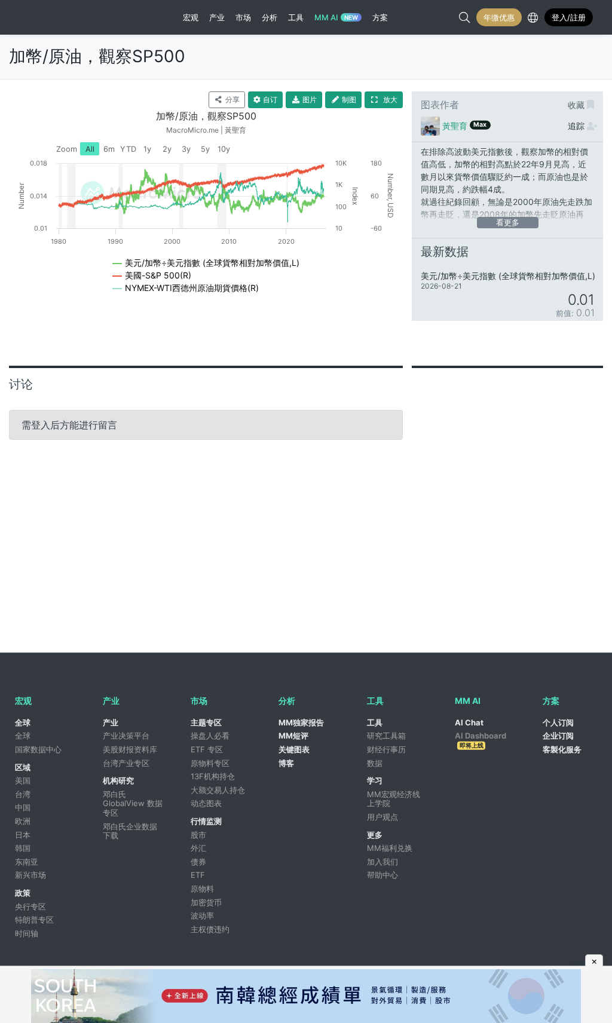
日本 (22, 835)
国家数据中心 (38, 749)
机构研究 (118, 780)
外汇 (198, 848)
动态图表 (206, 803)
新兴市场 (30, 875)
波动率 (202, 915)
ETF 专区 (207, 749)
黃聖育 (454, 126)
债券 (198, 861)
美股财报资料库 (130, 749)
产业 (110, 722)
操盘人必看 (210, 735)
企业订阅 (558, 735)
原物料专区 (210, 763)
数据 (374, 763)
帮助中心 (382, 875)
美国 (22, 780)
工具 (374, 722)
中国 (22, 807)
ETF (198, 875)
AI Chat (469, 722)
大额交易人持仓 (218, 790)
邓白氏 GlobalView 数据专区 (133, 803)
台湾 (22, 794)
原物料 (202, 888)
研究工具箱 (386, 735)
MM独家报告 (301, 722)
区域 (22, 767)
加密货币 (206, 902)
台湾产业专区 (126, 763)
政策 (22, 893)
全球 (22, 722)
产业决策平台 (126, 735)
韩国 (22, 848)
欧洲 (22, 821)
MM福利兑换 (389, 848)
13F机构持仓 (213, 776)
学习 (374, 780)
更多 (374, 835)
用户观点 (382, 817)
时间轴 (26, 933)
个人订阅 (558, 722)
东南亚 (26, 861)
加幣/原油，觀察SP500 (97, 56)
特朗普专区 (34, 919)
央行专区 (30, 906)
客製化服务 (562, 749)
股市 (198, 835)
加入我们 (382, 861)
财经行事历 (386, 749)
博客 (286, 763)
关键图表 (294, 749)
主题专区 (206, 722)
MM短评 (293, 735)
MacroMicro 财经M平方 (68, 17)
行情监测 (206, 821)
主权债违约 (210, 929)
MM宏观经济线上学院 (393, 798)
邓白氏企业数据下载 (130, 831)
